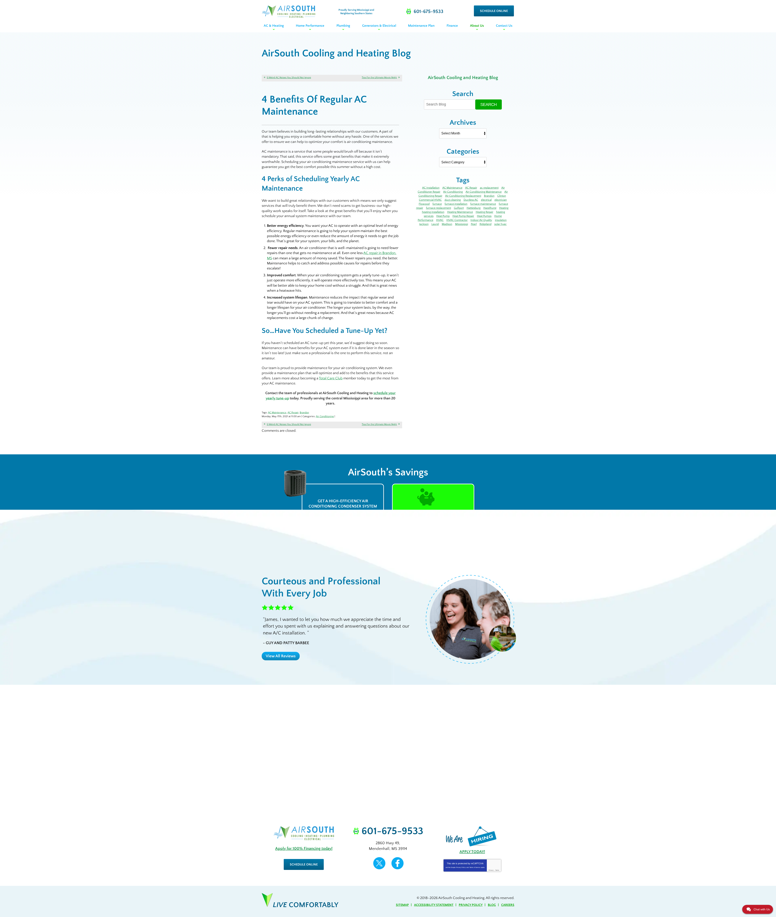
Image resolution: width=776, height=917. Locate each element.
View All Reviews (281, 656)
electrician (500, 200)
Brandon (304, 412)
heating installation (433, 212)
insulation (501, 220)
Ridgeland (485, 224)
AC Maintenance (277, 412)
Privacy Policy (461, 867)
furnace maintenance (483, 204)
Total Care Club (331, 378)
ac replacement (489, 187)
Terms (497, 870)
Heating (503, 208)
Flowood (424, 204)
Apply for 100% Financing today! (303, 848)
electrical (486, 200)
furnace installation (456, 204)
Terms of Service (474, 867)
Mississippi (461, 224)
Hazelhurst (489, 208)
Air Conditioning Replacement (463, 195)
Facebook (397, 863)
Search (488, 104)
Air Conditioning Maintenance (484, 191)
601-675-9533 (392, 831)
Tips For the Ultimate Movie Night (379, 77)
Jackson (424, 224)
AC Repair (293, 412)
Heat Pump (443, 216)
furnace (437, 204)
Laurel (435, 224)
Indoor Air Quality (481, 220)
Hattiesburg (474, 208)
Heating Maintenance (460, 212)
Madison (447, 224)
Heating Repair (484, 212)
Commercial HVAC (430, 200)
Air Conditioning (325, 416)
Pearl (474, 224)
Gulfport (459, 208)
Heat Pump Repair (463, 216)
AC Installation (431, 187)
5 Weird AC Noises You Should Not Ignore (289, 77)
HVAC (440, 220)
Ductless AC (471, 200)
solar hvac (500, 224)
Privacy (491, 870)
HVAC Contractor (457, 220)
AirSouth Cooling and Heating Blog (463, 77)
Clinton (501, 195)
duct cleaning (453, 200)
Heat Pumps (484, 216)
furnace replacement (438, 208)
